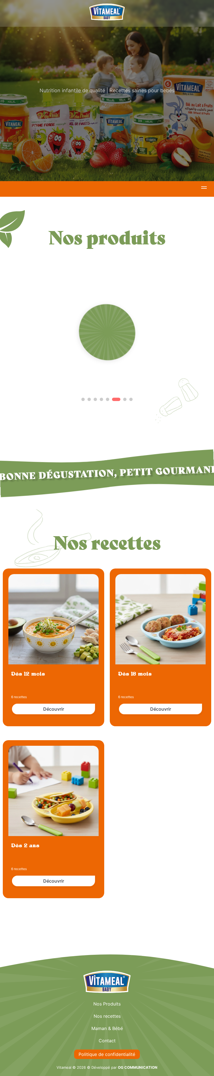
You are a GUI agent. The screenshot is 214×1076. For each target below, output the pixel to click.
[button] (204, 188)
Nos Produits (107, 1004)
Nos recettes (107, 1016)
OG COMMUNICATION (137, 1067)
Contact (107, 1040)
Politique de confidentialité (107, 1054)
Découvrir (53, 709)
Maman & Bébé (107, 1028)
